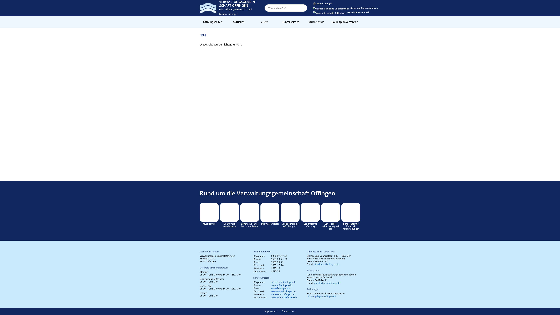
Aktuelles (238, 22)
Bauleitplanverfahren (344, 22)
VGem (264, 22)
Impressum (271, 311)
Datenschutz (289, 311)
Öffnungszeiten (212, 22)
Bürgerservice (290, 22)
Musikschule (316, 22)
